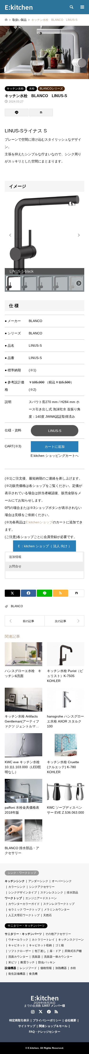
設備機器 (10, 968)
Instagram (32, 1011)
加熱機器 (61, 968)
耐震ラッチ (27, 962)
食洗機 (33, 973)
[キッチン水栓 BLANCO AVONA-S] (64, 620)
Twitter (40, 1011)
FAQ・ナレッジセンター (44, 1031)
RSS (56, 1011)
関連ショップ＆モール (53, 1026)
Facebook (48, 1011)
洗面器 (36, 956)
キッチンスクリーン (71, 939)
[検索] (71, 7)
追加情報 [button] (15, 557)
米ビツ (12, 962)
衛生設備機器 (16, 973)
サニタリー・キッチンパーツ (23, 934)
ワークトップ (13, 898)
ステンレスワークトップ (59, 904)
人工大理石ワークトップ (24, 915)
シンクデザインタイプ (22, 892)
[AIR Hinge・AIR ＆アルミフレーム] (25, 620)
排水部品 (72, 892)
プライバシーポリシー (47, 1020)
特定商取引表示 (19, 1020)
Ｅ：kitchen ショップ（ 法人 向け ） (44, 546)
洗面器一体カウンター (58, 956)
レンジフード (28, 968)
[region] (44, 243)
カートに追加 (55, 447)
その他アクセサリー (58, 934)
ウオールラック (18, 939)
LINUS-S (54, 431)
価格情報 (46, 968)
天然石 (47, 915)
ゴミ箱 (59, 945)
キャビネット (16, 945)
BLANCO (17, 606)
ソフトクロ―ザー (19, 951)
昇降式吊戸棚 (73, 951)
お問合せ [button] (15, 566)
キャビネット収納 (40, 945)
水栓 (32, 88)
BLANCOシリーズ (51, 88)
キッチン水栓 (15, 88)
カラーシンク (16, 886)
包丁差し (40, 951)
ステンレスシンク (51, 892)
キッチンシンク (15, 881)
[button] (10, 235)
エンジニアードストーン (41, 898)
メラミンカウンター (57, 909)
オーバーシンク (62, 881)
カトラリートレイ (43, 939)
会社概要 (70, 1020)
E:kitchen (45, 997)
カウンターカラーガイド (24, 904)
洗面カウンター (18, 956)
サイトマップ (26, 1026)
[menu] (82, 7)
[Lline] (16, 112)
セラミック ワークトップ (24, 909)
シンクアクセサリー (42, 886)
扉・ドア (55, 951)
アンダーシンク (38, 881)
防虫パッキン (46, 962)
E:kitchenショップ (39, 522)
